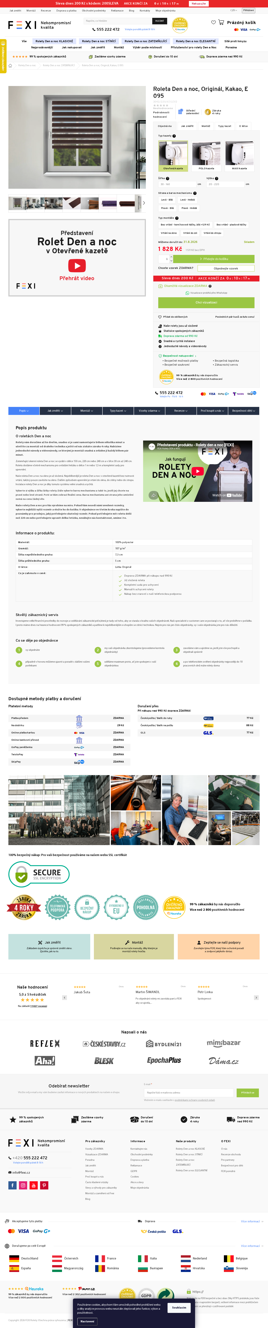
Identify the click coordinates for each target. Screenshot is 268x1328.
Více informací (250, 1221)
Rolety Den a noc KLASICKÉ (190, 1149)
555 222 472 (108, 30)
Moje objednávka (166, 10)
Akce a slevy (137, 1182)
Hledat (159, 21)
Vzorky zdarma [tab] (148, 410)
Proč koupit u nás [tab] (211, 410)
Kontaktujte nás (139, 1149)
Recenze (46, 10)
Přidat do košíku (214, 259)
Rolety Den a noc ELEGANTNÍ (191, 1170)
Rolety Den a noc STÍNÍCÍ (189, 1154)
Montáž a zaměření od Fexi (99, 1193)
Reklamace (117, 10)
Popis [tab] (22, 410)
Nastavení (87, 1321)
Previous (64, 997)
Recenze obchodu (231, 1154)
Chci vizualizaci (206, 302)
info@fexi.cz (21, 1173)
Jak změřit (15, 10)
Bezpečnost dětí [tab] (242, 410)
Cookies (135, 1176)
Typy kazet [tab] (116, 410)
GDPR (134, 1171)
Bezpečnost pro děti (232, 1165)
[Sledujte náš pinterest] (45, 1185)
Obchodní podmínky (94, 10)
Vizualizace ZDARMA (96, 1154)
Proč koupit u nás (94, 1176)
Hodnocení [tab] (180, 411)
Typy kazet (224, 126)
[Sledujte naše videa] (35, 1185)
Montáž (31, 10)
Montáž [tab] (85, 410)
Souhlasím (179, 1307)
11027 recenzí (38, 1006)
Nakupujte (199, 4)
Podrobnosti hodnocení (161, 114)
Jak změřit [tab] (54, 410)
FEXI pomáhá (228, 1171)
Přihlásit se (247, 1092)
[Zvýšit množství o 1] (171, 257)
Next (256, 997)
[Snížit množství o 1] (171, 261)
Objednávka (165, 126)
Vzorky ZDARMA (94, 1149)
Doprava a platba (67, 10)
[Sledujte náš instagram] (24, 1185)
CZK (232, 10)
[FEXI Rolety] (36, 1143)
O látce (243, 126)
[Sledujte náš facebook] (13, 1185)
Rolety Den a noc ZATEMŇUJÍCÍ (185, 1162)
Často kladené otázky (96, 1182)
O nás (224, 1149)
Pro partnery (227, 1160)
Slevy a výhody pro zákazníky (101, 1188)
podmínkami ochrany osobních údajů (195, 1100)
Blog (131, 10)
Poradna (89, 1160)
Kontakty (145, 10)
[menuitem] (24, 41)
